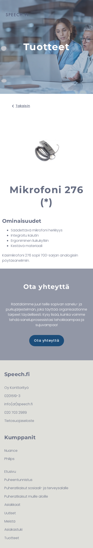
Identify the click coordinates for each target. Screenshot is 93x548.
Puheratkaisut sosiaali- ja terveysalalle (36, 488)
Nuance (11, 450)
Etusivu (10, 471)
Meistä (9, 521)
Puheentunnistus (18, 479)
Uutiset (10, 513)
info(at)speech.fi (18, 404)
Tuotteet (11, 537)
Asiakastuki (13, 529)
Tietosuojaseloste (19, 420)
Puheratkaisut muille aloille (26, 496)
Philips (9, 458)
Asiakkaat (12, 504)
